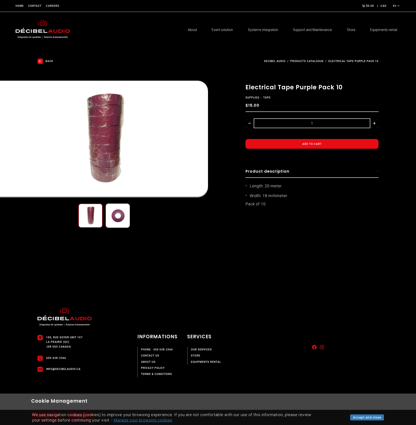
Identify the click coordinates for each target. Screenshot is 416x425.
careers (52, 5)
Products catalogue (307, 61)
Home (20, 5)
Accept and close (367, 417)
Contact (35, 5)
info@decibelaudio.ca (63, 369)
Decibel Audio (275, 61)
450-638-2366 (56, 358)
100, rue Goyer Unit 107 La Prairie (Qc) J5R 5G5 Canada (64, 342)
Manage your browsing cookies (143, 420)
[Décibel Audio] (43, 30)
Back (49, 61)
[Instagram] (322, 348)
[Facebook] (314, 348)
